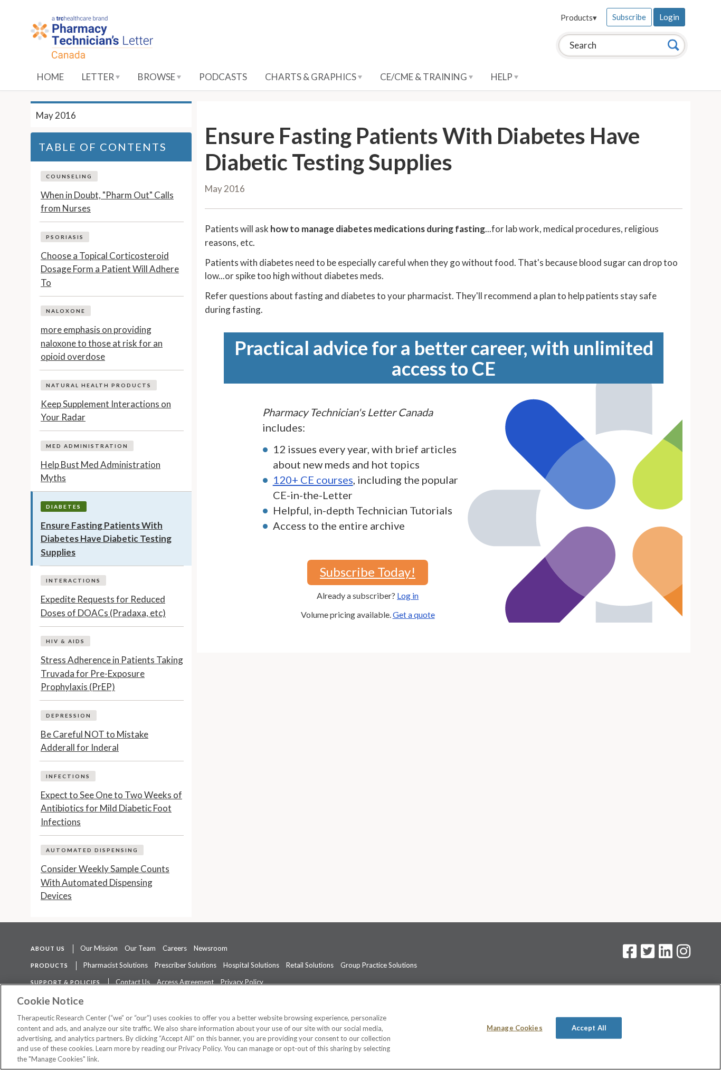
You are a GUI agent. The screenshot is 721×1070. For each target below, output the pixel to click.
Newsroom (210, 948)
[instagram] (683, 954)
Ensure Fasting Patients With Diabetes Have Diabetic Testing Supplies (106, 539)
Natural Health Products (98, 385)
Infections (68, 776)
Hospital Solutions (251, 965)
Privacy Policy (242, 982)
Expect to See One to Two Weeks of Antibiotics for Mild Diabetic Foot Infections (111, 808)
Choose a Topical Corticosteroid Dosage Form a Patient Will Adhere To (110, 269)
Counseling (69, 176)
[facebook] (630, 954)
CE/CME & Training (424, 76)
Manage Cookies (515, 1027)
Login (669, 17)
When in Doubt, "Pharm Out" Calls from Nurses (107, 201)
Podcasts (223, 76)
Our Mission (99, 948)
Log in (408, 595)
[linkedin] (665, 954)
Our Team (140, 948)
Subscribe (629, 17)
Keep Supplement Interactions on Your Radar (106, 410)
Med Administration (87, 446)
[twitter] (646, 954)
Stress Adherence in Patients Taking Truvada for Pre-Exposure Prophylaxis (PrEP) (112, 673)
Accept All (589, 1027)
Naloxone (66, 311)
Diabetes (63, 506)
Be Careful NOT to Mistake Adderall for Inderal (94, 741)
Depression (68, 715)
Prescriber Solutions (185, 965)
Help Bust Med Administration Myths (100, 471)
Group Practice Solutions (378, 965)
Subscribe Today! (367, 571)
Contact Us (133, 982)
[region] (360, 1027)
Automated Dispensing (92, 850)
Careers (175, 948)
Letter (99, 76)
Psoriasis (65, 237)
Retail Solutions (310, 965)
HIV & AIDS (65, 641)
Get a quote (414, 614)
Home (50, 76)
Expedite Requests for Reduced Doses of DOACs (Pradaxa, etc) (103, 606)
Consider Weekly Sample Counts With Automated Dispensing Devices (105, 882)
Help (502, 76)
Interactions (73, 580)
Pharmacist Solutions (115, 965)
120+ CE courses (313, 479)
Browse (157, 76)
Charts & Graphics (311, 76)
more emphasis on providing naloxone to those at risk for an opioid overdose (102, 343)
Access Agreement (185, 982)
